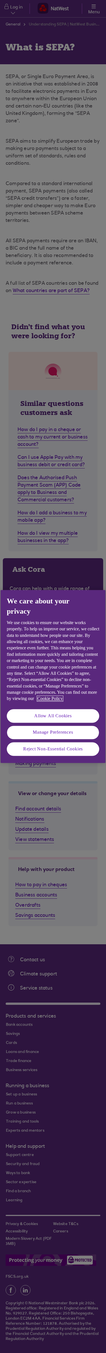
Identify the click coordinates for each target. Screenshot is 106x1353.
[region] (53, 676)
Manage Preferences (53, 732)
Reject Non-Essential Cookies (53, 748)
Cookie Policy (50, 698)
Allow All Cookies (53, 715)
